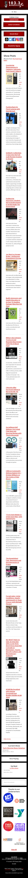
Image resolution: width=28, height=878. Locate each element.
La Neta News (14, 768)
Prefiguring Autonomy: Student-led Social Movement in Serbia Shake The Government (13, 202)
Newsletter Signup (14, 46)
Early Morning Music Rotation (14, 748)
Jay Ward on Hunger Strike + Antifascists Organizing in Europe (13, 256)
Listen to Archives (14, 25)
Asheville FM (14, 4)
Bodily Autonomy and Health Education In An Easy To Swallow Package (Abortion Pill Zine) (14, 302)
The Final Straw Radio (13, 59)
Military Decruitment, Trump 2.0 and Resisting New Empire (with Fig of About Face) (13, 342)
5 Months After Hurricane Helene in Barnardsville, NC (13, 389)
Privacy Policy (18, 861)
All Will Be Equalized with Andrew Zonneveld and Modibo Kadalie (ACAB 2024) (14, 693)
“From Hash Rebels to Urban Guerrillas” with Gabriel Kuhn (14, 517)
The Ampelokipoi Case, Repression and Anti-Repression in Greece (13, 561)
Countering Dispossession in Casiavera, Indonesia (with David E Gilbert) (13, 68)
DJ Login (14, 863)
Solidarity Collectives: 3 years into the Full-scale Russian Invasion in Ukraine (14, 156)
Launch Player (14, 19)
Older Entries (7, 739)
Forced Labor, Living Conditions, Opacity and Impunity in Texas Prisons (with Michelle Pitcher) (14, 600)
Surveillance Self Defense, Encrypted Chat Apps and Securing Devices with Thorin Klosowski (13, 431)
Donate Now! (14, 34)
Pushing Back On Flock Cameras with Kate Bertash (13, 109)
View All (14, 850)
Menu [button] (15, 12)
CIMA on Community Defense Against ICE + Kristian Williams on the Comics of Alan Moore (13, 475)
